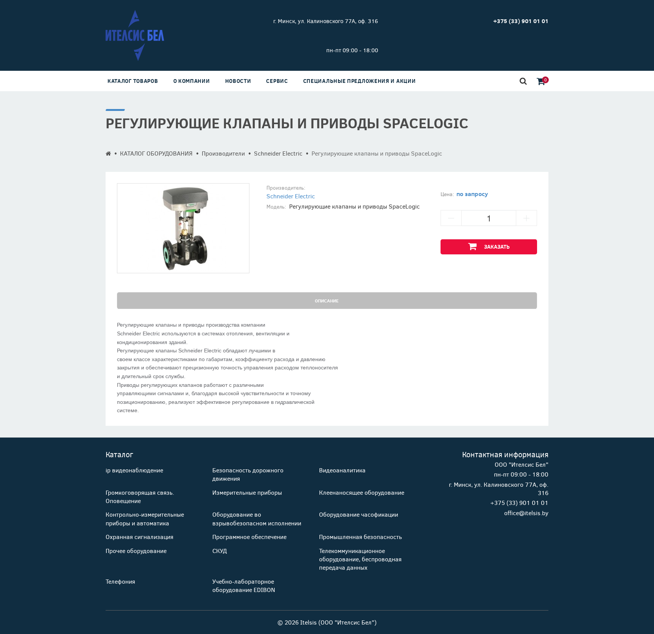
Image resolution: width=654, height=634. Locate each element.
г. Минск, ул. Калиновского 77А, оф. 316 (325, 21)
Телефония (120, 581)
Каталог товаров (132, 80)
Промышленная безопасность (360, 537)
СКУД (219, 551)
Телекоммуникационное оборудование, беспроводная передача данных (360, 559)
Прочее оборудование (136, 551)
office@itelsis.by (526, 513)
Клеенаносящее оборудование (361, 492)
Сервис (277, 80)
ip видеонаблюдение (134, 470)
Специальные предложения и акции (359, 80)
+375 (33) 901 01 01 (519, 502)
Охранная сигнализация (139, 537)
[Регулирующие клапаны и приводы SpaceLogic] (183, 228)
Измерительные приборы (247, 492)
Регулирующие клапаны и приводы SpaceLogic (376, 153)
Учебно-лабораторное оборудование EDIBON (243, 585)
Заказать (497, 246)
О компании (191, 80)
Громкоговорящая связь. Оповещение (140, 496)
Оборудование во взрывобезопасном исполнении (256, 518)
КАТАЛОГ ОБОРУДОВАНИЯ (156, 153)
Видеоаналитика (342, 470)
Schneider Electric (278, 153)
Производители (223, 153)
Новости (238, 80)
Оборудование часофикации (358, 514)
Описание (327, 301)
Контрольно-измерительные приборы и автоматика (145, 518)
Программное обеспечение (249, 537)
